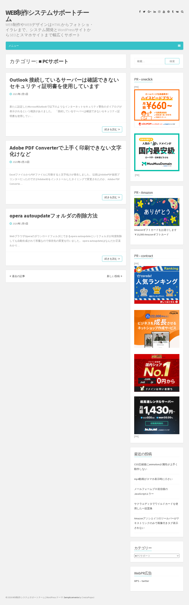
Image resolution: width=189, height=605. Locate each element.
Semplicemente (71, 597)
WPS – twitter (141, 581)
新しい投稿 (113, 276)
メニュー (13, 45)
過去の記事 (18, 276)
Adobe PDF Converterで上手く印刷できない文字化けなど (65, 150)
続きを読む (110, 129)
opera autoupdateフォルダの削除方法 (54, 215)
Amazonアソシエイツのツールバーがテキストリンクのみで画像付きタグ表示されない (156, 523)
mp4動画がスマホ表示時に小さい (153, 479)
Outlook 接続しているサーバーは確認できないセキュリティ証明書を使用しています (64, 82)
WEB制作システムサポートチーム (47, 16)
